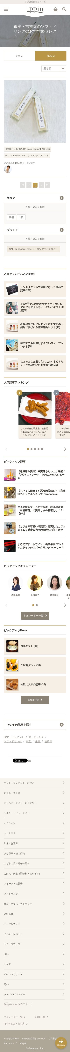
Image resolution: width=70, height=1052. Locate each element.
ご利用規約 (53, 1038)
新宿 (11, 217)
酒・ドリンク (11, 893)
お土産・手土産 (12, 793)
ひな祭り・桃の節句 (14, 853)
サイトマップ (10, 1043)
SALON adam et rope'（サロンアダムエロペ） (27, 155)
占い (6, 954)
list (29, 760)
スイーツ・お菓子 (13, 883)
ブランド (12, 229)
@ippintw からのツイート (18, 1004)
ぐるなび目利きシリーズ (33, 1038)
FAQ (22, 1043)
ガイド (7, 964)
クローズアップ (12, 944)
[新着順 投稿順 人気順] (53, 68)
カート (55, 9)
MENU (6, 9)
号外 (6, 984)
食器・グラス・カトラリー (18, 903)
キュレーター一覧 (13, 1017)
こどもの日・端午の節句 (17, 863)
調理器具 (8, 913)
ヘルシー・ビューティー (17, 813)
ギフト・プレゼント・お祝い (19, 783)
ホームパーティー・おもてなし (20, 803)
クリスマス (10, 833)
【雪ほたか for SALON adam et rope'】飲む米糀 (28, 149)
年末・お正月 (11, 843)
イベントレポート (13, 934)
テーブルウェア (12, 924)
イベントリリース (13, 974)
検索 (64, 9)
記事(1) (19, 55)
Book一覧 (40, 1017)
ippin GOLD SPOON (14, 994)
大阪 (21, 217)
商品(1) (51, 55)
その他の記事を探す (19, 724)
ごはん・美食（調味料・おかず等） (22, 873)
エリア (11, 198)
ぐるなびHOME (11, 1038)
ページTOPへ (35, 751)
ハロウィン (10, 823)
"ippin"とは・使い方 (14, 1023)
